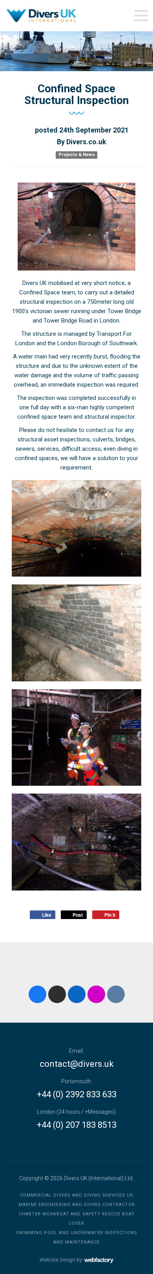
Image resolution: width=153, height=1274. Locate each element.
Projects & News (76, 155)
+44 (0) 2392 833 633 (77, 1094)
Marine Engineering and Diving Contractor (76, 1204)
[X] (57, 994)
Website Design (57, 1259)
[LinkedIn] (77, 994)
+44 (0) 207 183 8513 (77, 1125)
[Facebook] (37, 994)
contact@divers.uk (77, 1064)
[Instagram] (96, 994)
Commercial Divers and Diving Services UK (76, 1195)
